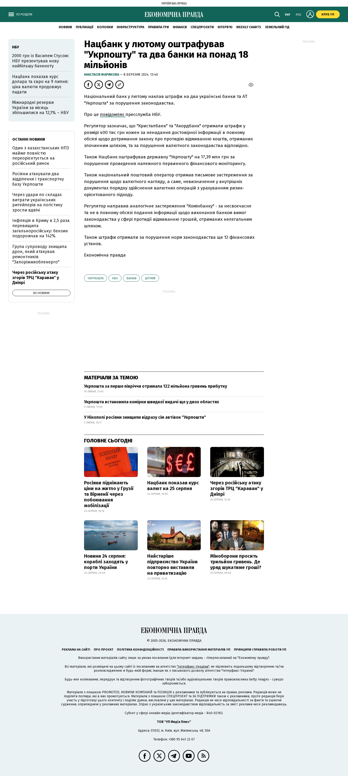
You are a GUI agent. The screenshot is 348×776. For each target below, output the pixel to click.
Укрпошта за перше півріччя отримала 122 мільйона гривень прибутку (155, 386)
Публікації (84, 27)
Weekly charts (248, 27)
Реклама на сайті (76, 649)
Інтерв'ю (225, 27)
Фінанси (180, 27)
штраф (150, 278)
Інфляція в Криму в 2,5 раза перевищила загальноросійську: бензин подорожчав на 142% (41, 228)
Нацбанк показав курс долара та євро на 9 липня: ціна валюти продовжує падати (40, 84)
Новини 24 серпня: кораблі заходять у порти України (106, 561)
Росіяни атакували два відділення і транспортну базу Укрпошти (38, 179)
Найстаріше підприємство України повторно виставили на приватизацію (172, 564)
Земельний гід (277, 27)
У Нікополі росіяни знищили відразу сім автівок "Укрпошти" (145, 417)
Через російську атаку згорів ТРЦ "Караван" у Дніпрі (236, 488)
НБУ (115, 278)
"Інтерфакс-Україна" (193, 667)
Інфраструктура (130, 27)
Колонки (105, 27)
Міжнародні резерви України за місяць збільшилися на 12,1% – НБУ (40, 107)
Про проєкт (103, 649)
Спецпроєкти (202, 27)
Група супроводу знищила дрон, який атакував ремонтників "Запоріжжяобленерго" (39, 254)
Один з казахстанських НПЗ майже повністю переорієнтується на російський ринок (40, 155)
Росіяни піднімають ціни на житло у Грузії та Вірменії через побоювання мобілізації (109, 494)
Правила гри (158, 27)
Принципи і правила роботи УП (260, 649)
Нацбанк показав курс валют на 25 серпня (173, 485)
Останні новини (28, 139)
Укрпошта (95, 278)
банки (131, 278)
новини (65, 27)
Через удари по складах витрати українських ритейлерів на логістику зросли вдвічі (37, 202)
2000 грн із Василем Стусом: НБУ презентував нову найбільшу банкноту (40, 61)
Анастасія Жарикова (102, 75)
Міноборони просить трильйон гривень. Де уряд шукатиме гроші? (235, 561)
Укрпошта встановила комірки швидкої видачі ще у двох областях (151, 401)
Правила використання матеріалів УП (198, 649)
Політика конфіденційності (140, 649)
